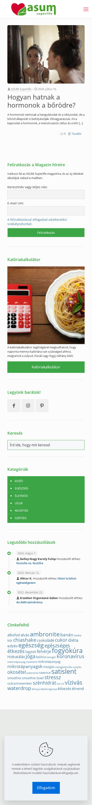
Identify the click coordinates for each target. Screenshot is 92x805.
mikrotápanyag (49, 661)
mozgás (48, 667)
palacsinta (32, 673)
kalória (41, 657)
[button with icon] (13, 405)
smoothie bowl (33, 678)
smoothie (14, 678)
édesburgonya (48, 689)
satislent (63, 671)
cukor (61, 640)
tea (58, 683)
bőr (10, 640)
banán (66, 634)
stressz (52, 677)
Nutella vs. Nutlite (29, 563)
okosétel (16, 672)
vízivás (73, 682)
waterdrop (19, 688)
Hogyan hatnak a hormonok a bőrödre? (41, 101)
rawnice (45, 672)
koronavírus (70, 656)
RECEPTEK (21, 511)
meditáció (32, 661)
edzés (12, 645)
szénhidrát (44, 683)
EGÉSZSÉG (21, 488)
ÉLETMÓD (21, 496)
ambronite (45, 634)
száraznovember (19, 683)
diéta (73, 640)
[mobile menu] (86, 9)
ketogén (51, 657)
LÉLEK (19, 503)
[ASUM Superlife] (33, 9)
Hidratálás (16, 656)
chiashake (24, 640)
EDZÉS (19, 481)
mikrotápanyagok (24, 666)
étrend (78, 688)
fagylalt (30, 652)
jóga (30, 656)
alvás (25, 634)
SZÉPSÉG (20, 518)
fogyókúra (67, 650)
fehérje (44, 651)
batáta (77, 635)
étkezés (64, 688)
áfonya (36, 689)
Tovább (76, 134)
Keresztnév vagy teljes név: (27, 187)
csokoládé (45, 640)
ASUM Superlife (21, 89)
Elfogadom (46, 787)
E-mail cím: (15, 203)
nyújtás (77, 667)
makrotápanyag (16, 661)
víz (62, 683)
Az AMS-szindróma (29, 602)
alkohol (13, 634)
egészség (31, 645)
